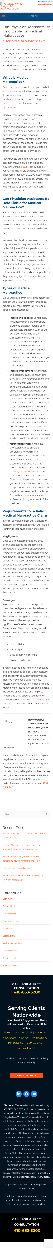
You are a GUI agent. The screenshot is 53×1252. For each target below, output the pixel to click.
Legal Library (9, 936)
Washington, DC (26, 1048)
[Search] (51, 16)
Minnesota (40, 1032)
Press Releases (10, 950)
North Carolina (39, 1037)
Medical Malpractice (16, 40)
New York (24, 1037)
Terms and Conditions (28, 1058)
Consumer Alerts (11, 921)
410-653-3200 (45, 4)
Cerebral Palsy (9, 913)
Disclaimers (10, 1058)
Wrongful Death (10, 965)
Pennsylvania (15, 1043)
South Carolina (34, 1043)
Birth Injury (8, 899)
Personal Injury (36, 40)
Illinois (7, 1032)
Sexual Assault (10, 958)
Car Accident (9, 906)
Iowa (16, 1032)
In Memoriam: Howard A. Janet (17, 868)
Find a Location (26, 1075)
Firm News (8, 928)
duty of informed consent (28, 471)
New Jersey (9, 1037)
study (26, 166)
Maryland (27, 1032)
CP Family (30, 1062)
